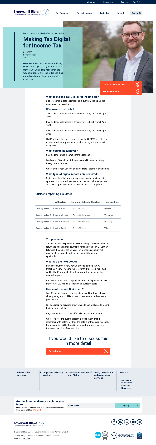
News (33, 33)
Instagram (139, 422)
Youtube (133, 422)
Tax (24, 57)
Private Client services (24, 374)
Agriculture (126, 380)
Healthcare (126, 388)
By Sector (104, 13)
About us (91, 2)
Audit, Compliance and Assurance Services (103, 375)
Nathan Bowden (29, 55)
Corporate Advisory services (53, 374)
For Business (62, 13)
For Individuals (84, 13)
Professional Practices (126, 384)
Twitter (126, 422)
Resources (108, 2)
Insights (121, 13)
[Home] (31, 12)
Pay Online (137, 2)
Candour (26, 438)
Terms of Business (36, 436)
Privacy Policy (39, 410)
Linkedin (120, 422)
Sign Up (125, 405)
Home (25, 33)
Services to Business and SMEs (79, 374)
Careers (124, 2)
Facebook (114, 422)
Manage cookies (52, 436)
